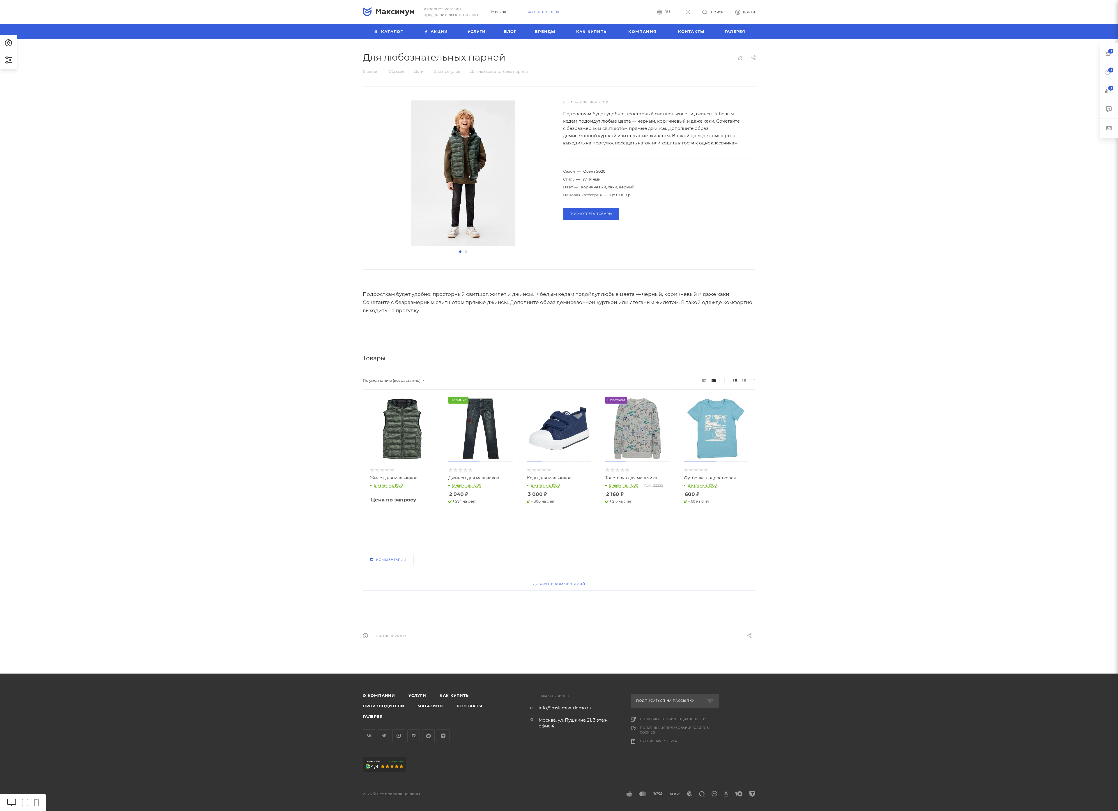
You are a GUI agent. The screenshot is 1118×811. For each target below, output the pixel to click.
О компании (379, 695)
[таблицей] (753, 380)
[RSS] (740, 58)
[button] (460, 252)
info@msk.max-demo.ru (565, 708)
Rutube (413, 735)
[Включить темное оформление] (688, 11)
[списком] (744, 380)
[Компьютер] (11, 802)
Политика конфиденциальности (673, 719)
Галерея (373, 716)
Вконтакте (369, 735)
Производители (383, 706)
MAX (428, 735)
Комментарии (391, 560)
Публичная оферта (658, 741)
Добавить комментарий (559, 584)
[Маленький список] (704, 380)
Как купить (454, 695)
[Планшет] (25, 802)
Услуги (417, 695)
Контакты (469, 706)
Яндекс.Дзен (443, 735)
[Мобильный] (36, 802)
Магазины (430, 706)
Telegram (384, 735)
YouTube (398, 735)
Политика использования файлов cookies (674, 730)
